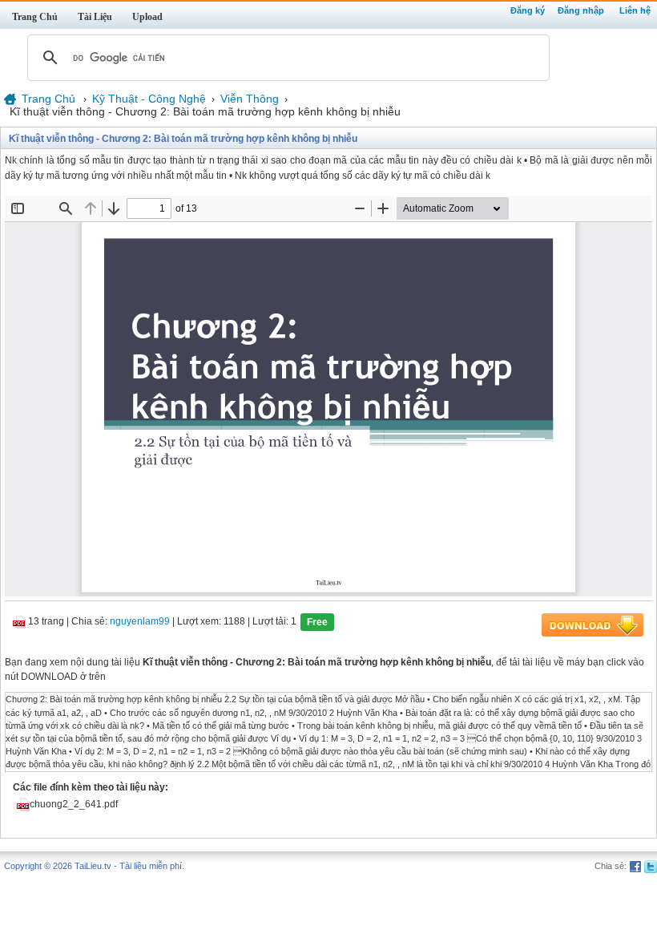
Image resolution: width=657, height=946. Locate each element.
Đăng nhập (581, 10)
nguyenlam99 (140, 622)
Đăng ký (527, 10)
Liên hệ (635, 10)
